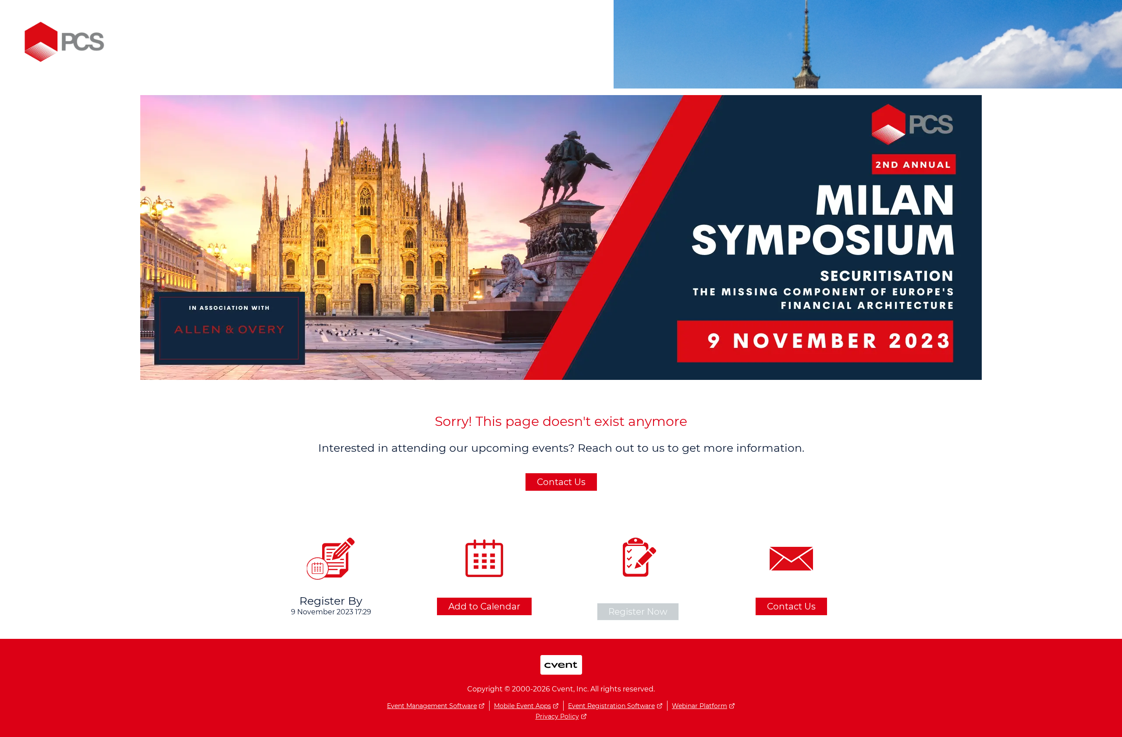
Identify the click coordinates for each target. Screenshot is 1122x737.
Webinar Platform (699, 706)
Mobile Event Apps (522, 706)
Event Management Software (432, 706)
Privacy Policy (557, 716)
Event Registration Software (611, 706)
